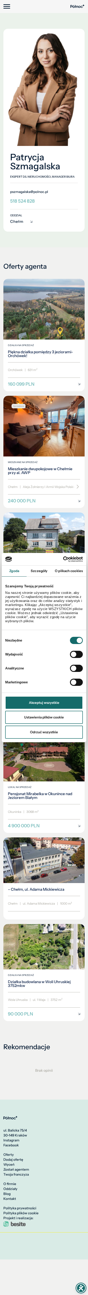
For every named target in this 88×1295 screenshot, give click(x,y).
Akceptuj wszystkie (44, 702)
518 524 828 (22, 201)
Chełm (16, 221)
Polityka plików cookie (21, 1213)
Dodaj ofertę (13, 1160)
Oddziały (10, 1189)
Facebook (11, 1145)
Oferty (8, 1155)
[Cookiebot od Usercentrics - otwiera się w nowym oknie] (63, 559)
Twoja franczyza (16, 1174)
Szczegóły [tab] (39, 571)
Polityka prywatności (19, 1208)
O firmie (9, 1184)
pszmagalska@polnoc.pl (29, 192)
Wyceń (8, 1165)
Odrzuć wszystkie (44, 732)
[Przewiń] (76, 487)
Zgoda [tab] (14, 571)
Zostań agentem (16, 1170)
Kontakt (9, 1199)
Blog (7, 1194)
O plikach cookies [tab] (69, 571)
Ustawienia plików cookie (44, 717)
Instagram (11, 1140)
